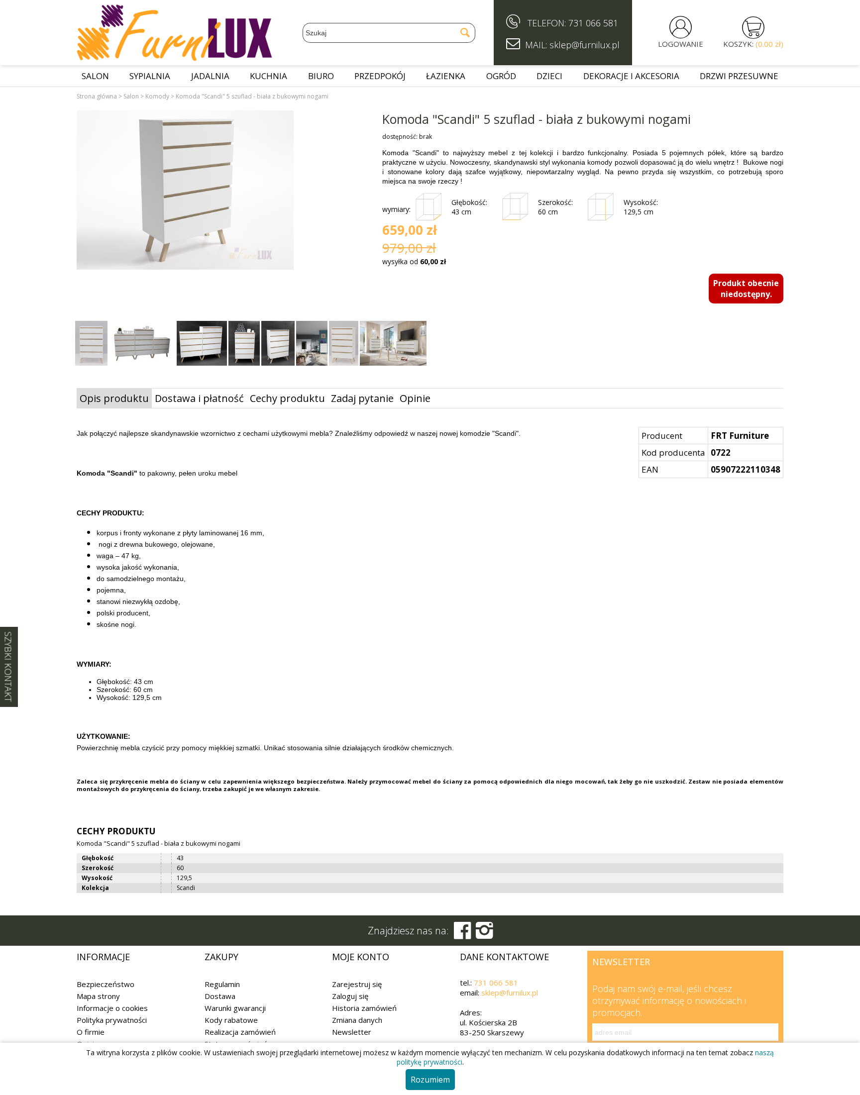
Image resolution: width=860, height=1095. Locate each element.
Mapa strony (98, 996)
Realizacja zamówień (240, 1032)
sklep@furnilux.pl (509, 992)
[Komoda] (185, 191)
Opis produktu (114, 398)
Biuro (321, 76)
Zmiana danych (357, 1020)
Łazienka (445, 76)
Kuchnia (268, 76)
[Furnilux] (175, 58)
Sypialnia (149, 76)
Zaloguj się (350, 996)
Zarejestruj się (357, 984)
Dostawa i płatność (199, 398)
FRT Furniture (740, 435)
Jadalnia (210, 76)
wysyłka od (414, 261)
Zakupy (221, 957)
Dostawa (220, 996)
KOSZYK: (753, 44)
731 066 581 (593, 23)
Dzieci (549, 76)
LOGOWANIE (680, 44)
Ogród (501, 76)
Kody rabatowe (231, 1020)
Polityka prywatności (112, 1020)
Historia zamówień (364, 1008)
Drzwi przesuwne (739, 76)
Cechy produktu (287, 398)
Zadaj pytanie (362, 398)
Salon (95, 76)
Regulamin (222, 984)
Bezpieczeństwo (105, 984)
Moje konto (360, 957)
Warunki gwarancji (235, 1008)
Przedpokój (380, 76)
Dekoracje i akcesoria (631, 76)
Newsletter (351, 1032)
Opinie (415, 398)
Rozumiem (430, 1079)
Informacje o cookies (112, 1008)
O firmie (91, 1032)
